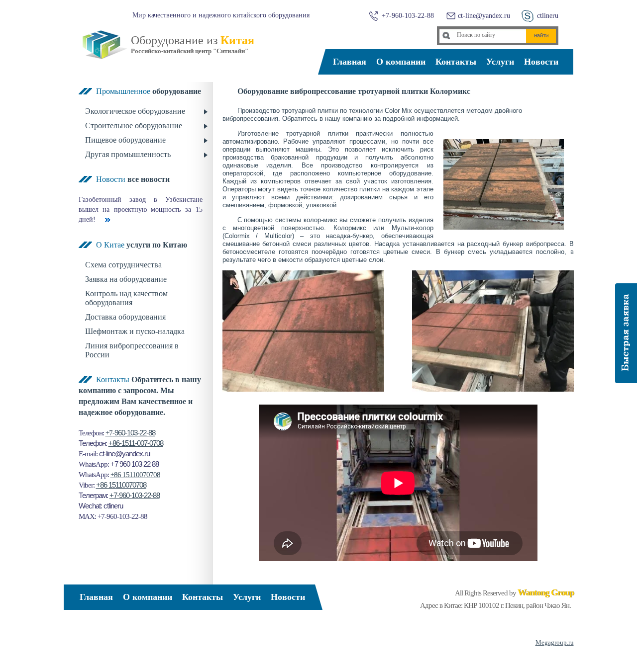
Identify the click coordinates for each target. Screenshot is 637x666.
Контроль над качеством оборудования (126, 298)
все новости (148, 179)
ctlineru (547, 15)
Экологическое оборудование (135, 111)
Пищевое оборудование (125, 140)
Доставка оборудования (125, 317)
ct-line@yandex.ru (484, 15)
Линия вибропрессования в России (132, 350)
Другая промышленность (128, 154)
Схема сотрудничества (123, 264)
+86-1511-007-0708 (135, 443)
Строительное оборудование (133, 125)
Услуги (500, 62)
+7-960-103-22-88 (134, 496)
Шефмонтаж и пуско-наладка (135, 331)
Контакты (455, 62)
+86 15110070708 (135, 475)
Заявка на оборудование (126, 279)
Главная (349, 62)
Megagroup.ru (554, 642)
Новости (541, 62)
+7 (109, 433)
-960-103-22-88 (133, 433)
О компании (400, 62)
